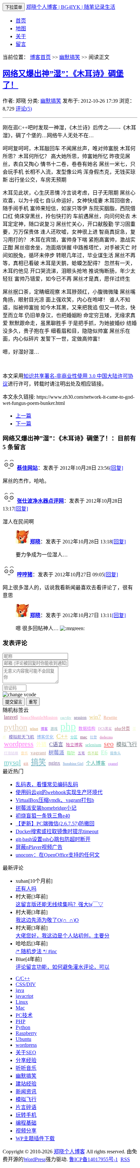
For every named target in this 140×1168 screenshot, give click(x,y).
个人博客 (95, 763)
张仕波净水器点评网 (40, 501)
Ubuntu (23, 1039)
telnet (34, 729)
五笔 (81, 753)
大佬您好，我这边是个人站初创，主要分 (62, 936)
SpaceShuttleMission (39, 717)
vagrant (38, 752)
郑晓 (35, 541)
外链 (41, 744)
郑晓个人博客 (69, 1151)
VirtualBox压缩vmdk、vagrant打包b (55, 800)
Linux (22, 1002)
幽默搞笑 (69, 57)
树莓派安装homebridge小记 (46, 808)
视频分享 (26, 1130)
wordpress (19, 744)
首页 (21, 20)
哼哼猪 (25, 574)
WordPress (34, 1159)
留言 (21, 44)
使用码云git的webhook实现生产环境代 (59, 792)
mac (83, 737)
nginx (54, 763)
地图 (21, 28)
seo (109, 744)
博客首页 (40, 57)
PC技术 (24, 1015)
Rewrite (110, 717)
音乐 (24, 753)
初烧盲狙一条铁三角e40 (43, 816)
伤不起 (93, 753)
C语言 (56, 744)
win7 (95, 717)
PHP (20, 1021)
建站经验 (26, 1084)
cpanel (113, 763)
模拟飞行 (126, 744)
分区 (73, 737)
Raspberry (26, 1033)
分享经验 (26, 1060)
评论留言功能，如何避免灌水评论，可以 (62, 967)
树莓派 (56, 752)
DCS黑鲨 (105, 729)
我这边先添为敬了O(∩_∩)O (47, 920)
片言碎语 (26, 1107)
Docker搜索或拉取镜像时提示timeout (57, 831)
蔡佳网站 (27, 468)
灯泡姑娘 (11, 753)
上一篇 (23, 416)
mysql (12, 762)
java (20, 990)
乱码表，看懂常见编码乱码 (47, 784)
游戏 (54, 729)
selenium (93, 745)
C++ (62, 736)
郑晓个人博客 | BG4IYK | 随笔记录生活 (70, 7)
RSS (125, 1159)
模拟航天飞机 (21, 737)
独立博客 (74, 745)
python (15, 727)
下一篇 (23, 423)
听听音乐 (26, 1068)
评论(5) (24, 108)
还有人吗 (26, 889)
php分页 (122, 728)
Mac (20, 1008)
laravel (11, 717)
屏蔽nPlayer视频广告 (39, 847)
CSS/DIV (26, 984)
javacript (24, 996)
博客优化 (45, 737)
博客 (44, 729)
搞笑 (38, 762)
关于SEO (26, 1052)
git (25, 763)
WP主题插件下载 (35, 1138)
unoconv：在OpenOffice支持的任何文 (58, 855)
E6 (104, 752)
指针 (71, 753)
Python (23, 1027)
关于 (21, 36)
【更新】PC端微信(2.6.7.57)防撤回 (55, 823)
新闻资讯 (26, 1091)
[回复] (116, 468)
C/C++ (23, 978)
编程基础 (26, 1123)
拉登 (93, 737)
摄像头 (115, 753)
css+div (65, 717)
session (80, 717)
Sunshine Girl (73, 763)
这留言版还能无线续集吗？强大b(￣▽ (59, 904)
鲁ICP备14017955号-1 (93, 1159)
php (68, 726)
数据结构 (86, 728)
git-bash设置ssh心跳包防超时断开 (53, 839)
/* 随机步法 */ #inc (36, 951)
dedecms (106, 737)
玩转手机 (26, 1115)
